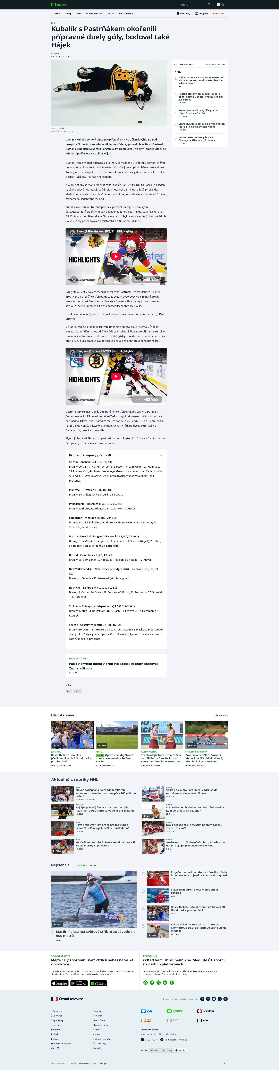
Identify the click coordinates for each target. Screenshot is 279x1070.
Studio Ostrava (100, 1024)
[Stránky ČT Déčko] (146, 1021)
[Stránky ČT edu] (202, 1021)
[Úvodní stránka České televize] (67, 999)
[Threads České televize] (225, 999)
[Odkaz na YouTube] (165, 982)
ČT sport (55, 53)
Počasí (54, 1034)
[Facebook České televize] (208, 999)
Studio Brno (99, 1020)
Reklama (97, 1015)
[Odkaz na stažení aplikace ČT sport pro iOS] (60, 983)
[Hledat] (209, 4)
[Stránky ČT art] (172, 1021)
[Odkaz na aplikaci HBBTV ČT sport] (98, 983)
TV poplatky (57, 1020)
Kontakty (97, 1048)
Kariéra (96, 1034)
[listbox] (168, 1050)
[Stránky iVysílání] (205, 1012)
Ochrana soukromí (87, 1063)
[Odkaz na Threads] (171, 982)
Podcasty (55, 1029)
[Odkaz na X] (158, 982)
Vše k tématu (221, 715)
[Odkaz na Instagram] (145, 982)
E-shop (54, 1038)
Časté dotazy (99, 1043)
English (73, 1063)
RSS (226, 1063)
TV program (57, 1010)
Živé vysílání (57, 1015)
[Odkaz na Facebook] (152, 982)
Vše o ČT (55, 1048)
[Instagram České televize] (202, 999)
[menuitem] (57, 13)
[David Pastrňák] (109, 93)
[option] (155, 1050)
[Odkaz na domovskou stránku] (63, 4)
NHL (53, 22)
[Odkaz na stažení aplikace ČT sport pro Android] (79, 983)
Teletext (55, 1024)
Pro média (98, 1010)
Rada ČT (97, 1029)
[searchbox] (192, 4)
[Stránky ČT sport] (174, 1012)
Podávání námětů (101, 1038)
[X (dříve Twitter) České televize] (219, 999)
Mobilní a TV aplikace (61, 1043)
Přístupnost (104, 1063)
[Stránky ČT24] (146, 1012)
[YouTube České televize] (214, 999)
